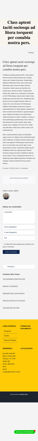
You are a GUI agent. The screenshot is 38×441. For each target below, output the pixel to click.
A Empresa (7, 331)
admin (6, 168)
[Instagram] (6, 379)
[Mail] (12, 379)
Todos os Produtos (10, 340)
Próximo (31, 52)
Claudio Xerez (24, 394)
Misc (17, 168)
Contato (6, 335)
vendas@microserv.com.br (11, 372)
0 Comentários (24, 168)
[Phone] (15, 379)
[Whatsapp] (9, 379)
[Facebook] (3, 379)
